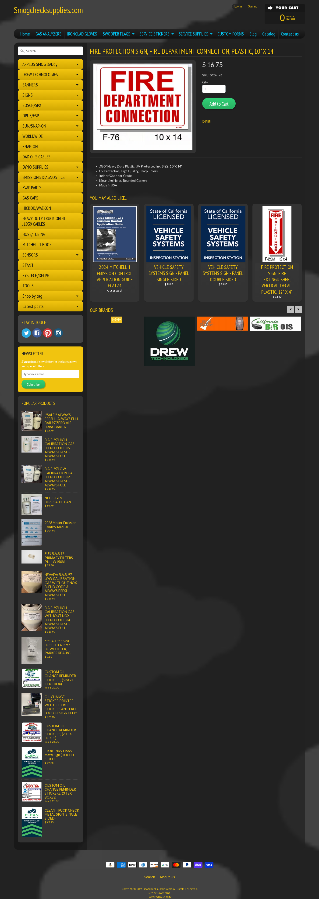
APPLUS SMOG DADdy (39, 64)
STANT (28, 265)
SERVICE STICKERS (154, 34)
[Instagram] (58, 333)
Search (149, 876)
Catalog (268, 34)
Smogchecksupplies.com (48, 9)
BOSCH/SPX (31, 105)
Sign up (252, 6)
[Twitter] (26, 333)
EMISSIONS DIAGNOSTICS (43, 177)
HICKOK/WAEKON (36, 208)
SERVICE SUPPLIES (193, 34)
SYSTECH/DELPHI (36, 275)
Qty (205, 82)
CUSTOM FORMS (230, 34)
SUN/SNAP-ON (34, 126)
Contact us (290, 34)
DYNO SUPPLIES (35, 167)
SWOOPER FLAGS (116, 34)
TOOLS (28, 286)
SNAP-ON (30, 146)
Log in (238, 6)
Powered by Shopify (159, 896)
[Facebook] (37, 333)
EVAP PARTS (31, 188)
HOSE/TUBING (34, 234)
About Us (167, 876)
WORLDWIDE (32, 136)
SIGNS (27, 95)
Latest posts (32, 306)
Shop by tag (32, 296)
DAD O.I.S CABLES (36, 157)
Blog (253, 34)
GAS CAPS (30, 198)
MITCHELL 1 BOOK (37, 245)
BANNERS (30, 85)
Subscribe (33, 384)
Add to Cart (219, 104)
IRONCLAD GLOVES (82, 34)
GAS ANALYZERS (48, 34)
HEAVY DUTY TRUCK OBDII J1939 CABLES (43, 221)
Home (25, 34)
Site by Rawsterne (159, 892)
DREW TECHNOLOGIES (40, 74)
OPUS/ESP (30, 116)
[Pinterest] (47, 333)
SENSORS (30, 255)
